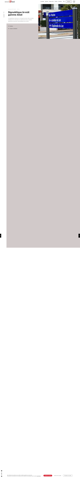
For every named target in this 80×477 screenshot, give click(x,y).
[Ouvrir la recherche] (64, 1)
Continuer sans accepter (57, 475)
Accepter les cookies (48, 475)
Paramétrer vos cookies (67, 475)
